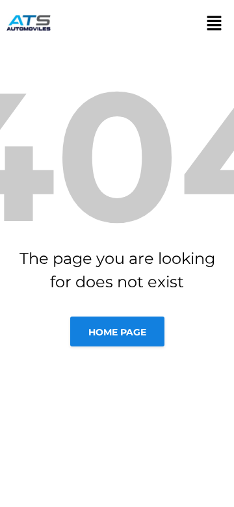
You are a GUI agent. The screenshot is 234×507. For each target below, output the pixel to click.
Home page (117, 332)
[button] (210, 23)
